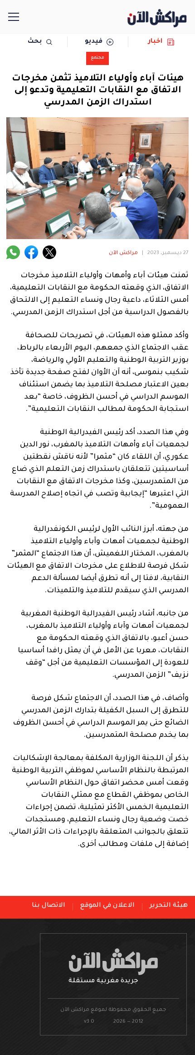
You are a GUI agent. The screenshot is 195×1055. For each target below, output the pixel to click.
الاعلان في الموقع (107, 906)
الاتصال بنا (48, 906)
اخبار (155, 41)
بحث (35, 41)
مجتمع (97, 57)
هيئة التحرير (169, 906)
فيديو (93, 41)
